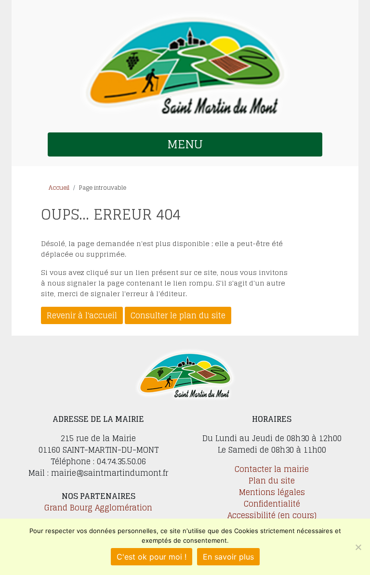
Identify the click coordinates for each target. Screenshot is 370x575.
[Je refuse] (358, 547)
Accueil (59, 188)
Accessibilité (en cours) (272, 515)
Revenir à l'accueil (82, 315)
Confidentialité (272, 503)
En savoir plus (228, 557)
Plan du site (272, 480)
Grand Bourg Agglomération (98, 507)
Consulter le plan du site (178, 315)
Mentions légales (272, 492)
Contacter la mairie (272, 469)
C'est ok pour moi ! (151, 557)
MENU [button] (185, 144)
